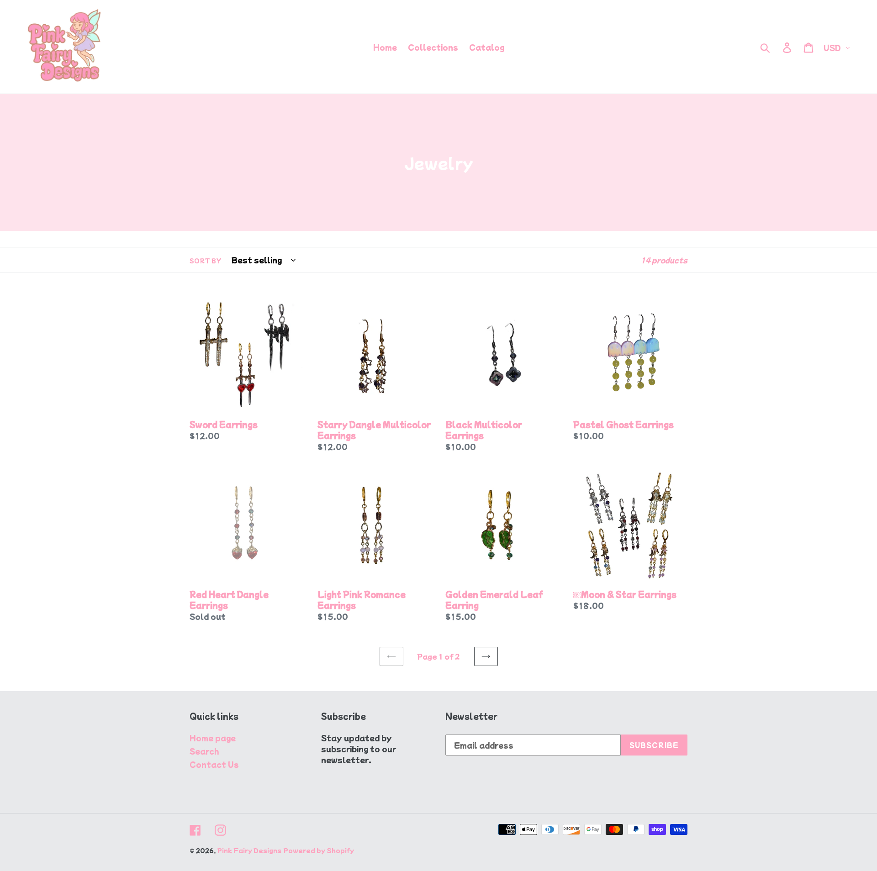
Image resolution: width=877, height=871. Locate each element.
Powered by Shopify (318, 850)
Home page (213, 737)
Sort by (205, 260)
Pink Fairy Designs (249, 850)
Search (204, 750)
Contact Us (214, 764)
